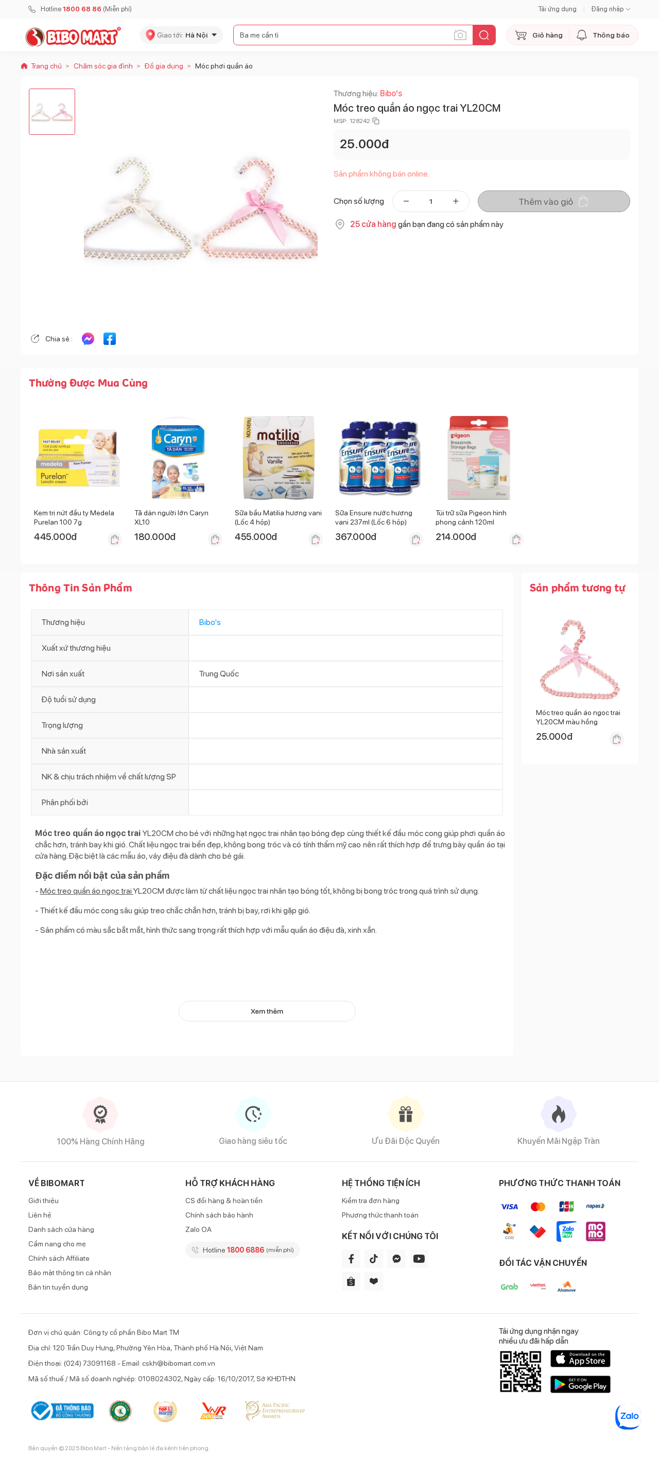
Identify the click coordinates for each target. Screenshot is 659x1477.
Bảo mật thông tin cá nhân (69, 1273)
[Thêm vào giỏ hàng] (115, 539)
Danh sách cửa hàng (61, 1229)
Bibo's (391, 93)
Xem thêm (267, 1011)
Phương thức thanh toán (380, 1215)
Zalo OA (198, 1229)
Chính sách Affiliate (59, 1258)
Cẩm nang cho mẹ (57, 1244)
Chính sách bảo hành (219, 1215)
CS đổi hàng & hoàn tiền (224, 1200)
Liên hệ (39, 1215)
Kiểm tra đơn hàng (371, 1200)
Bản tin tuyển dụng (58, 1287)
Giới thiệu (43, 1200)
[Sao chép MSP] (375, 121)
